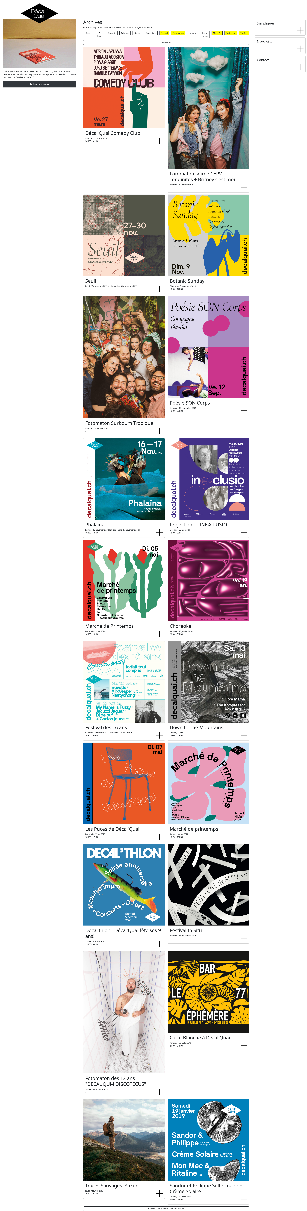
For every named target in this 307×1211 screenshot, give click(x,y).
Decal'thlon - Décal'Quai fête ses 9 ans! (123, 933)
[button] (301, 8)
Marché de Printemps (109, 626)
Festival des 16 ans (106, 727)
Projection (230, 33)
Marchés (217, 33)
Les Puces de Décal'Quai (112, 829)
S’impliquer (265, 23)
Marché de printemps (194, 829)
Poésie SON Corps (190, 402)
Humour (193, 33)
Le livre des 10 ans (39, 84)
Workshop (166, 42)
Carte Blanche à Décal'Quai (200, 1037)
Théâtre (244, 33)
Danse (137, 33)
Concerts (112, 33)
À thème (100, 34)
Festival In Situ (186, 930)
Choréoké (180, 626)
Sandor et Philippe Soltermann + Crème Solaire (206, 1188)
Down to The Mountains (196, 727)
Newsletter (265, 41)
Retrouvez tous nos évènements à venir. (166, 1208)
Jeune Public (205, 34)
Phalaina (94, 524)
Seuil (90, 281)
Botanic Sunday (187, 281)
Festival (164, 33)
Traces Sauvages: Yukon (112, 1185)
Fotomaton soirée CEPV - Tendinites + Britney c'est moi (202, 176)
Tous (88, 33)
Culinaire (125, 33)
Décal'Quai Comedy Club (112, 133)
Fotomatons (178, 33)
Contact (263, 60)
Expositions (151, 33)
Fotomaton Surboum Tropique (119, 423)
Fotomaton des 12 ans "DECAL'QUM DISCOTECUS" (115, 1081)
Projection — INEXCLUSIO (198, 524)
